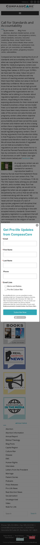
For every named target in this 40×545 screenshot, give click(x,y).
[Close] (37, 225)
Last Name (7, 260)
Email (5, 239)
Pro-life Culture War (15, 289)
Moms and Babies (14, 286)
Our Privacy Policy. (31, 306)
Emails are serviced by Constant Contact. (14, 306)
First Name (7, 250)
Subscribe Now (20, 312)
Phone (6, 271)
